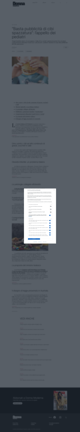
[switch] (50, 206)
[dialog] (40, 216)
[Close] (54, 190)
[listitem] (40, 204)
